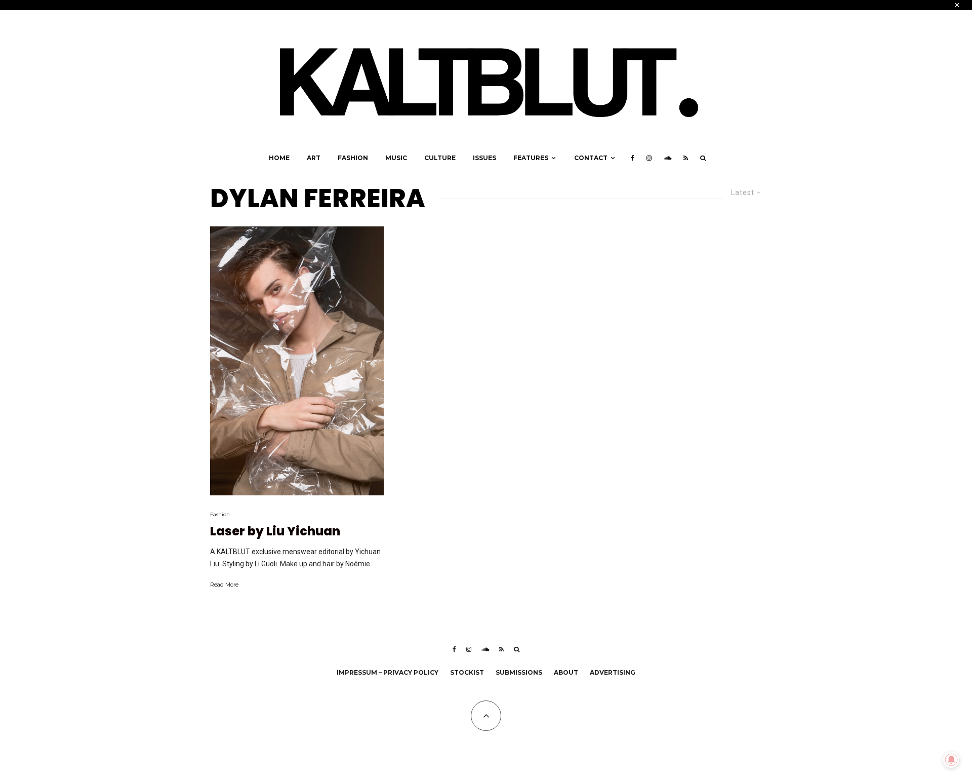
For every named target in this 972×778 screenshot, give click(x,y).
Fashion (353, 158)
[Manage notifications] (951, 760)
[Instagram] (649, 158)
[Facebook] (632, 158)
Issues (484, 158)
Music (396, 158)
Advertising (612, 672)
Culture (440, 158)
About (566, 672)
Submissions (519, 672)
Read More (224, 584)
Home (279, 158)
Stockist (467, 672)
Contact (591, 158)
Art (313, 158)
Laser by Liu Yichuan (275, 531)
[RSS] (685, 158)
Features (530, 158)
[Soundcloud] (667, 158)
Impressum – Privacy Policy (387, 672)
